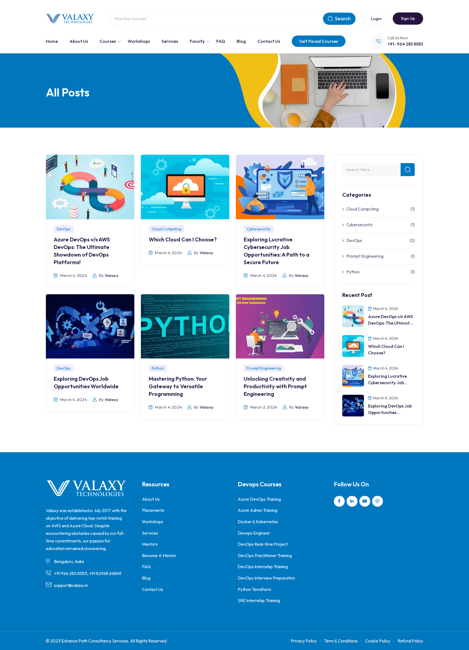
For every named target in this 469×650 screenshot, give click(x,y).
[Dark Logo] (70, 18)
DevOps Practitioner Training (265, 555)
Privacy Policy (304, 640)
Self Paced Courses (318, 41)
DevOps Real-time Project (263, 544)
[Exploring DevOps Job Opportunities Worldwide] (353, 405)
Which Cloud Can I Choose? (183, 239)
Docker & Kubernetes (258, 521)
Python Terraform (254, 589)
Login (376, 18)
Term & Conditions (341, 640)
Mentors (150, 544)
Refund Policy (410, 640)
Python (158, 368)
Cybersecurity (259, 229)
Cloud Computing (166, 229)
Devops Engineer (254, 533)
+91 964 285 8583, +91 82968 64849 (87, 573)
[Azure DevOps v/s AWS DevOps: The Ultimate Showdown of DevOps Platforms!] (353, 315)
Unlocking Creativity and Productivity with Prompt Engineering (275, 386)
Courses (108, 41)
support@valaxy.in (71, 585)
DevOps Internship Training (263, 566)
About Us (78, 41)
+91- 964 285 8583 (405, 44)
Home (52, 41)
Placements (153, 510)
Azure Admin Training (257, 510)
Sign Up (408, 18)
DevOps (64, 229)
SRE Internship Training (259, 600)
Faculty (197, 41)
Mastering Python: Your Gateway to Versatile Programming (178, 386)
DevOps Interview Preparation (266, 578)
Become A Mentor (159, 555)
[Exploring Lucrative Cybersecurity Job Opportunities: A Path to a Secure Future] (353, 375)
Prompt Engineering (264, 368)
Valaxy (111, 275)
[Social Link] (339, 501)
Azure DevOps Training (259, 499)
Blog (241, 41)
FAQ (220, 41)
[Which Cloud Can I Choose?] (353, 345)
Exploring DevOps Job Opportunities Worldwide (390, 412)
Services (169, 41)
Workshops (139, 41)
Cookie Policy (377, 640)
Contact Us (269, 41)
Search (343, 18)
